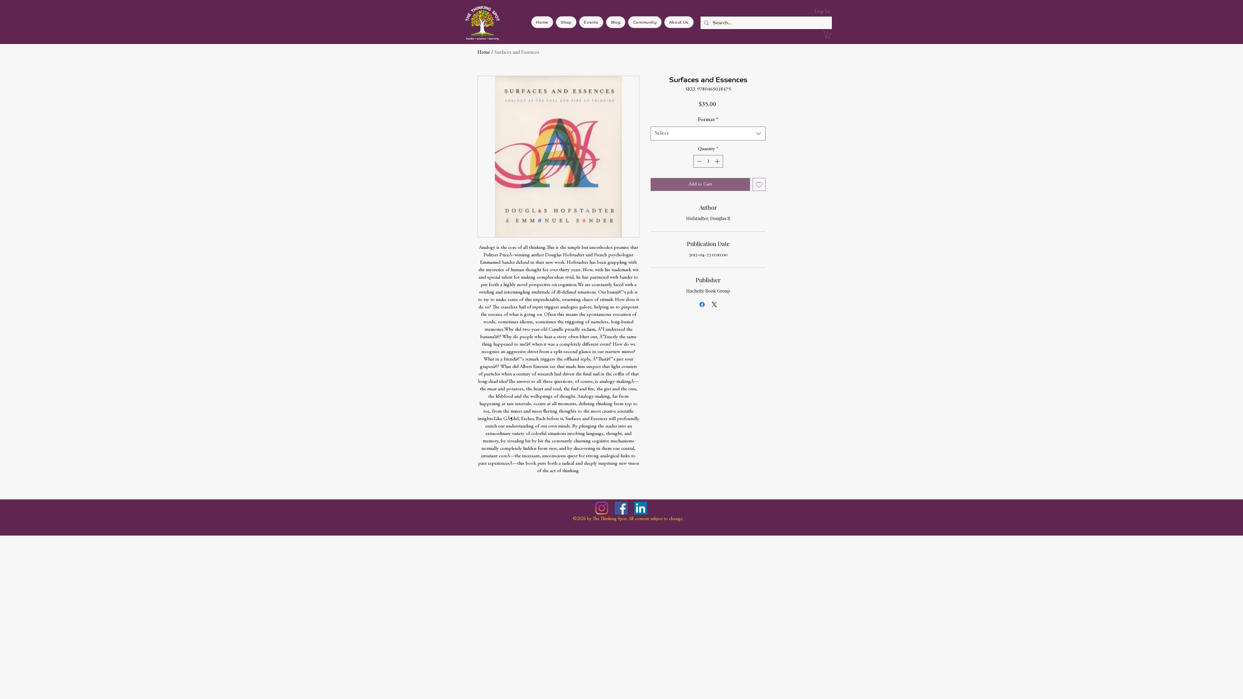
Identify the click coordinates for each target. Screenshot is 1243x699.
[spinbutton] (708, 161)
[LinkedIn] (640, 508)
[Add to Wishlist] (759, 184)
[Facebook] (621, 508)
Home (483, 52)
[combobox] (708, 133)
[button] (827, 35)
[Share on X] (714, 304)
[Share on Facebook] (702, 304)
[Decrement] (698, 161)
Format (708, 120)
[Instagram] (601, 508)
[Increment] (717, 161)
